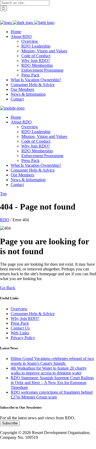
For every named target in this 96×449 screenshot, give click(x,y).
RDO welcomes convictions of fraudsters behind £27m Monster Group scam (52, 394)
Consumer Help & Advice (33, 313)
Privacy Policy (23, 337)
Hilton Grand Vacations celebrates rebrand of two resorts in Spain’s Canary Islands (52, 361)
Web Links (20, 333)
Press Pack (20, 323)
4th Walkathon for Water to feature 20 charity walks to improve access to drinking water (49, 370)
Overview (19, 309)
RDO (4, 220)
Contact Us (20, 328)
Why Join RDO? (25, 318)
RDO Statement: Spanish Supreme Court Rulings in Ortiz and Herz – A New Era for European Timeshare (52, 383)
